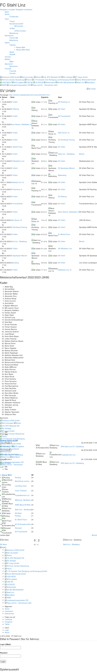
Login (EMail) (5, 644)
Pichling (18, 516)
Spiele (11, 52)
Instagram (8, 622)
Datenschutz (9, 613)
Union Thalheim (21, 490)
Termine (8, 57)
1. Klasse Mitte (19, 47)
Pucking (18, 477)
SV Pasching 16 (64, 102)
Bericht (81, 154)
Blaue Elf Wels (5, 463)
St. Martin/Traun (16, 147)
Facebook (8, 619)
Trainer (12, 21)
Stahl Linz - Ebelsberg (66, 154)
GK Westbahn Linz (17, 161)
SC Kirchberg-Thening (66, 140)
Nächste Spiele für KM (9, 440)
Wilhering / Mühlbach (23, 500)
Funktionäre (13, 16)
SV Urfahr (14, 102)
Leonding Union (21, 486)
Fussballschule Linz (68, 455)
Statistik (12, 54)
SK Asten (18, 513)
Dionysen (18, 528)
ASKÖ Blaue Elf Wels (23, 505)
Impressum (9, 611)
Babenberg (62, 175)
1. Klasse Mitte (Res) (22, 49)
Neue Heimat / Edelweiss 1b (20, 124)
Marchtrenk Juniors (22, 481)
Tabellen (12, 45)
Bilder (11, 61)
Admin (7, 632)
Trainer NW (13, 38)
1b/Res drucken (20, 31)
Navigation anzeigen (7, 9)
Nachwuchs (9, 35)
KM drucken (18, 26)
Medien (7, 59)
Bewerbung (13, 33)
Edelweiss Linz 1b (17, 182)
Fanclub (12, 73)
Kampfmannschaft (16, 23)
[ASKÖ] (3, 547)
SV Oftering (14, 109)
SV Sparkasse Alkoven (66, 168)
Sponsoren (9, 64)
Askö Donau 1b (64, 132)
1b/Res (12, 28)
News (7, 12)
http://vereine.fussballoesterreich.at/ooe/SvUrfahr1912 (29, 95)
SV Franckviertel (64, 116)
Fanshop (12, 71)
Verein (7, 14)
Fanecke (8, 68)
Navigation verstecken (24, 9)
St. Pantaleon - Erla (7, 446)
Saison (7, 42)
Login (7, 630)
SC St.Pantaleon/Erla (23, 524)
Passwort (3, 653)
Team (7, 19)
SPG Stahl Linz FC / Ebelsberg (72, 446)
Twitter (7, 624)
